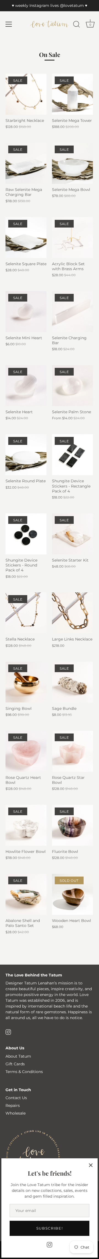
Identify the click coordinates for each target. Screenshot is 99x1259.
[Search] (76, 25)
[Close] (91, 1165)
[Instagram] (49, 1244)
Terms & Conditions (24, 1071)
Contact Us (16, 1097)
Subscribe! (49, 1228)
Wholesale (16, 1113)
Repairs (13, 1105)
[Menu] (9, 24)
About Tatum (18, 1056)
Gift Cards (15, 1063)
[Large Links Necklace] (72, 612)
